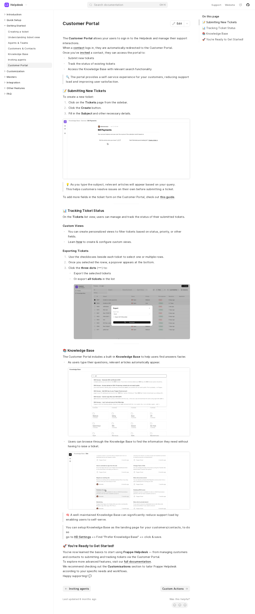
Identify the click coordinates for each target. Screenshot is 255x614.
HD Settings (82, 537)
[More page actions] (187, 24)
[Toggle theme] (240, 4)
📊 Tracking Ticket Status (219, 28)
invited (85, 52)
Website (230, 4)
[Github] (248, 4)
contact (78, 48)
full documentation (137, 561)
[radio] (174, 605)
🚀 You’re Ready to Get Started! (222, 39)
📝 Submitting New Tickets (219, 22)
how (79, 242)
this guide (167, 197)
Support (216, 4)
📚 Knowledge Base (215, 33)
